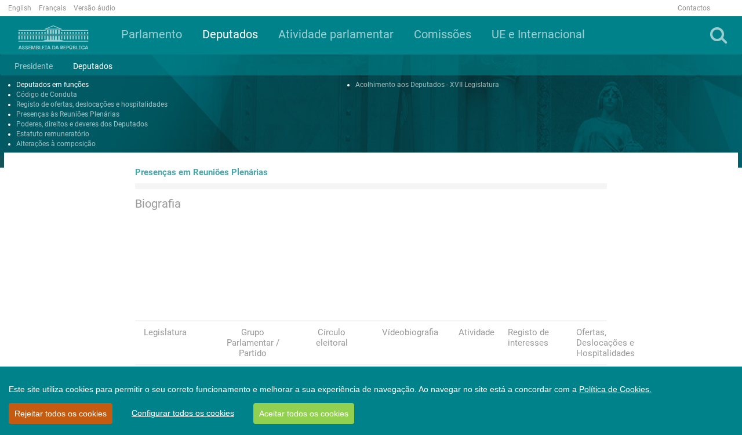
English (19, 8)
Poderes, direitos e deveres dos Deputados (82, 124)
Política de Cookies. (615, 389)
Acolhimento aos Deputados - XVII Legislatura (427, 85)
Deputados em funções (52, 85)
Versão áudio (94, 8)
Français (52, 8)
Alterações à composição (56, 144)
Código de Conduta (46, 94)
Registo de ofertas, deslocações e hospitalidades (92, 104)
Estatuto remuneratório (52, 134)
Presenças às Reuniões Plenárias (67, 114)
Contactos (694, 8)
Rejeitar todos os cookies (60, 413)
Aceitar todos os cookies (303, 413)
